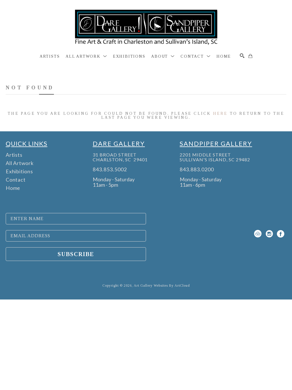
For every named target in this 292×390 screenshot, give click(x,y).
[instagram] (269, 234)
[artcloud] (257, 234)
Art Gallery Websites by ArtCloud (162, 286)
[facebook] (280, 234)
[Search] (242, 55)
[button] (86, 56)
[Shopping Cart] (250, 56)
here (220, 113)
